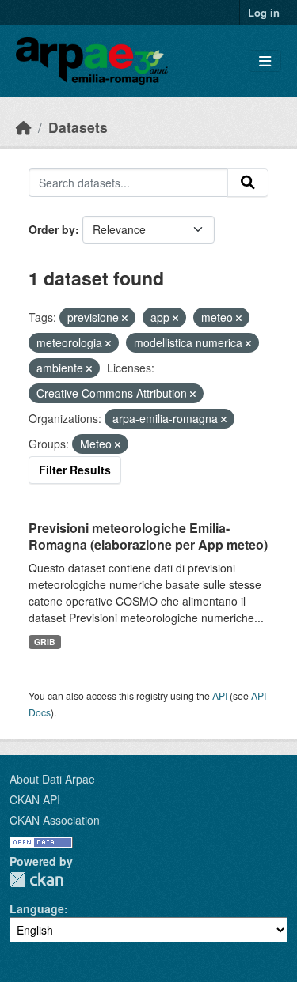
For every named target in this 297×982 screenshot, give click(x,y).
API (219, 695)
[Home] (24, 127)
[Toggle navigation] (265, 61)
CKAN (36, 879)
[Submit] (247, 182)
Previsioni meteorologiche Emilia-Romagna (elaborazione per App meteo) (148, 536)
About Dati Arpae (52, 779)
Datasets (78, 127)
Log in (264, 12)
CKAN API (35, 799)
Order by (52, 229)
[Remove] (125, 318)
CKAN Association (55, 820)
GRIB (44, 642)
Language (37, 908)
